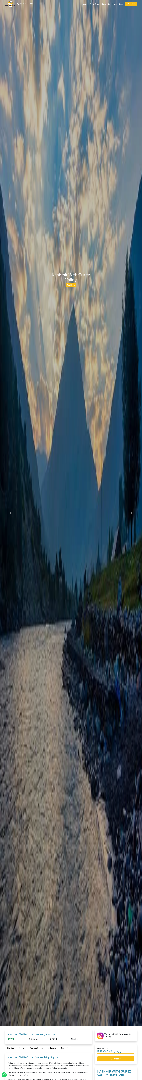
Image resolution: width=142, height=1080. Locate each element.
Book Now (71, 285)
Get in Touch (131, 4)
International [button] (117, 4)
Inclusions (52, 1048)
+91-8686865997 (26, 4)
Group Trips (94, 4)
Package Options (36, 1048)
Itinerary (22, 1048)
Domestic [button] (106, 4)
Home (84, 4)
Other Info (65, 1048)
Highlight (10, 1048)
